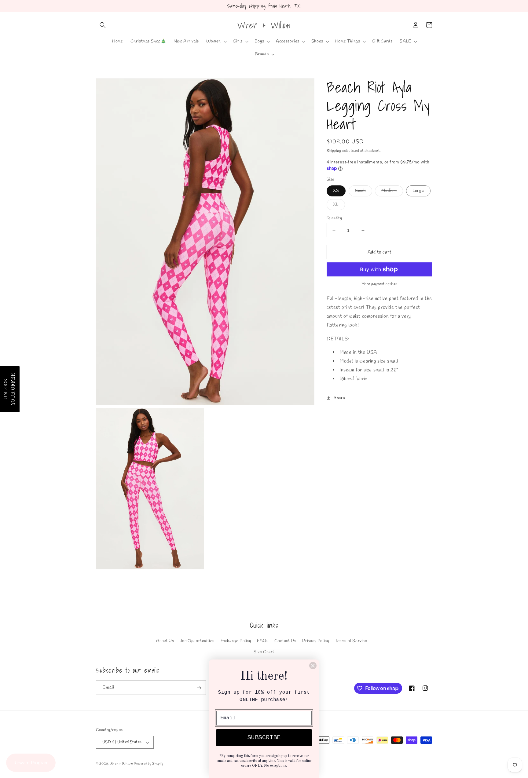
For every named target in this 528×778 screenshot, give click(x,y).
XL (339, 205)
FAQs (262, 641)
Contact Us (285, 641)
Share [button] (339, 398)
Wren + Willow (121, 764)
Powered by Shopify (148, 764)
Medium (392, 192)
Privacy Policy (315, 641)
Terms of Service (351, 641)
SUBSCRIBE (264, 737)
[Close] (313, 665)
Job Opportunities (197, 641)
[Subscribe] (199, 688)
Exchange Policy (236, 641)
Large (418, 191)
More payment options (379, 284)
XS (336, 191)
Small (363, 192)
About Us (165, 641)
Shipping (334, 150)
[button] (102, 25)
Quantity (334, 218)
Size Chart (264, 652)
